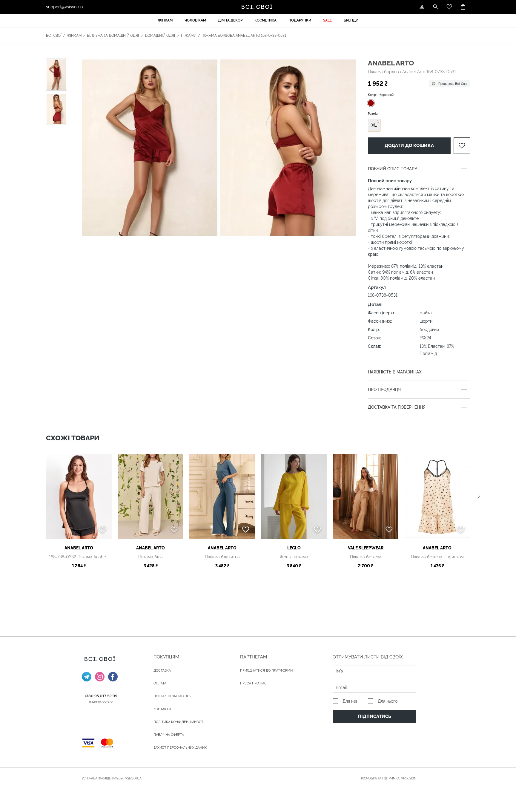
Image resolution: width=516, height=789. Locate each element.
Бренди (351, 20)
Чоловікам (195, 20)
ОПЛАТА (159, 683)
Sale (327, 20)
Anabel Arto (391, 63)
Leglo (294, 548)
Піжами (188, 35)
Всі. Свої (54, 35)
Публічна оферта (168, 735)
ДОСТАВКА (162, 670)
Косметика (265, 20)
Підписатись (374, 716)
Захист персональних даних (180, 748)
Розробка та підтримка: (388, 778)
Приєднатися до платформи (266, 670)
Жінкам (165, 20)
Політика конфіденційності (178, 722)
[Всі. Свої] (258, 6)
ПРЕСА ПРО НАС (253, 683)
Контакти (162, 709)
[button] (479, 496)
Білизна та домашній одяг (113, 35)
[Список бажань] (449, 7)
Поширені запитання (172, 696)
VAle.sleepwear (365, 548)
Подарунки (299, 20)
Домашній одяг (160, 35)
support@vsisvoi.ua (64, 6)
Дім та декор (230, 20)
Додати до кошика (409, 145)
